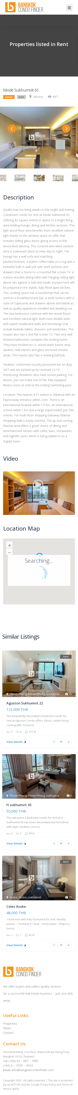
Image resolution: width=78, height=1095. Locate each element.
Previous (12, 129)
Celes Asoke (16, 906)
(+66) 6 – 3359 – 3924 (18, 1065)
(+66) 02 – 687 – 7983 (23, 1061)
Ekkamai (38, 97)
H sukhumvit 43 (18, 805)
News (7, 1028)
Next (66, 129)
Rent (21, 97)
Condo (9, 97)
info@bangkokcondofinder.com (33, 1070)
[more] (30, 725)
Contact (8, 1033)
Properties (10, 1024)
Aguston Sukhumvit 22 (24, 703)
